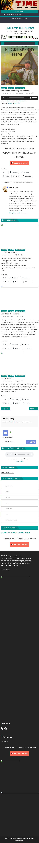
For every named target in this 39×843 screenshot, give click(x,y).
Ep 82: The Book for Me (7, 409)
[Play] (3, 98)
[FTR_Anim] (19, 37)
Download (24, 101)
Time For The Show (19, 28)
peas (26, 182)
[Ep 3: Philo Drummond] (19, 297)
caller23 (9, 182)
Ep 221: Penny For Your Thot (12, 15)
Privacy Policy (5, 570)
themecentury (19, 841)
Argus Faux (19, 93)
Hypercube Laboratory (16, 556)
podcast (11, 88)
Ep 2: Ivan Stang (7, 378)
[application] (19, 98)
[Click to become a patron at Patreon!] (19, 163)
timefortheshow (20, 88)
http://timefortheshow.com (18, 213)
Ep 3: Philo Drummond (10, 314)
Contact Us (4, 742)
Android (10, 103)
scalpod (30, 182)
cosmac (15, 182)
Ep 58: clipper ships (9, 252)
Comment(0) (30, 93)
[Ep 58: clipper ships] (19, 235)
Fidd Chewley (19, 255)
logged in (15, 422)
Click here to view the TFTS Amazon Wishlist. (15, 533)
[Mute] (30, 98)
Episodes (4, 88)
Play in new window (13, 101)
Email (16, 103)
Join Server (31, 442)
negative (21, 182)
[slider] (34, 97)
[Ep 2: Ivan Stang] (19, 362)
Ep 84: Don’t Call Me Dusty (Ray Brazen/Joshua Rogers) (34, 409)
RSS (20, 103)
